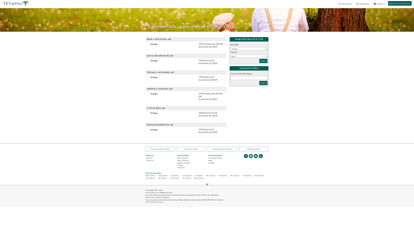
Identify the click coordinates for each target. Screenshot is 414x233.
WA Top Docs (199, 178)
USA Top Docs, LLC (152, 192)
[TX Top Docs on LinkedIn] (251, 156)
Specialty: (235, 44)
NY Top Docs (259, 175)
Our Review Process (215, 158)
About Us (149, 158)
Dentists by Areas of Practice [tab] (222, 149)
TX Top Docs (186, 178)
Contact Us (380, 4)
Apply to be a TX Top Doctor (399, 3)
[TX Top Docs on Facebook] (246, 156)
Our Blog (180, 165)
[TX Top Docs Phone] (261, 156)
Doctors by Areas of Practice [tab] (160, 149)
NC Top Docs (235, 175)
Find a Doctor (346, 4)
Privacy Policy (150, 197)
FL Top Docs (175, 175)
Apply (210, 160)
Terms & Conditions (162, 197)
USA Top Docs (150, 175)
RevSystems (159, 202)
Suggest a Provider (183, 163)
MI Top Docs (223, 175)
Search (263, 61)
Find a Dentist (364, 4)
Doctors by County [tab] (191, 149)
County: (234, 52)
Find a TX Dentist (183, 160)
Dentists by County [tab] (253, 149)
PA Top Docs (162, 178)
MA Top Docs (211, 175)
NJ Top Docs (247, 175)
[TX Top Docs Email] (256, 156)
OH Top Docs (150, 178)
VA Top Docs (174, 178)
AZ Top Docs (163, 175)
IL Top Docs (199, 175)
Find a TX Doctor (182, 158)
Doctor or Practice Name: (241, 73)
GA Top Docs (187, 175)
